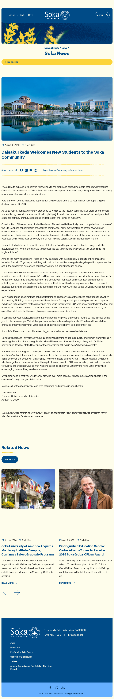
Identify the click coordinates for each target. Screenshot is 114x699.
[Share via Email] (30, 170)
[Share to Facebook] (21, 170)
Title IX (13, 661)
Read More (7, 582)
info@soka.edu (76, 634)
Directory (15, 647)
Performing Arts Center (22, 652)
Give (30, 15)
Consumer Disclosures (21, 656)
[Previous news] (5, 592)
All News (10, 459)
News (64, 48)
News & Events (52, 48)
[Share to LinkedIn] (26, 170)
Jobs (12, 643)
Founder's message (58, 170)
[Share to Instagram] (35, 170)
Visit (21, 15)
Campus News (76, 170)
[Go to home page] (57, 15)
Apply (12, 15)
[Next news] (17, 592)
